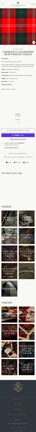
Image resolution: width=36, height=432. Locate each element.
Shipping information (18, 153)
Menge (18, 119)
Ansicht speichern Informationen (11, 147)
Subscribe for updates (17, 414)
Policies (17, 409)
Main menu (17, 398)
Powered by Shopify (18, 430)
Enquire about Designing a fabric (18, 157)
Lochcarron (18, 49)
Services (17, 404)
